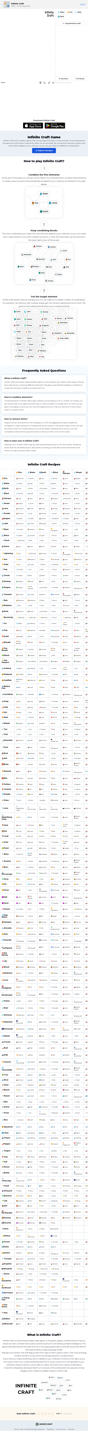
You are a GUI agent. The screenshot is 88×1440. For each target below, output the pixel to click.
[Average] (45, 1413)
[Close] (1, 4)
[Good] (49, 1413)
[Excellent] (52, 1413)
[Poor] (42, 1413)
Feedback (50, 1429)
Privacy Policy (61, 1429)
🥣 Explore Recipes (44, 151)
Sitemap (71, 1429)
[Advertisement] (44, 102)
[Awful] (38, 1413)
